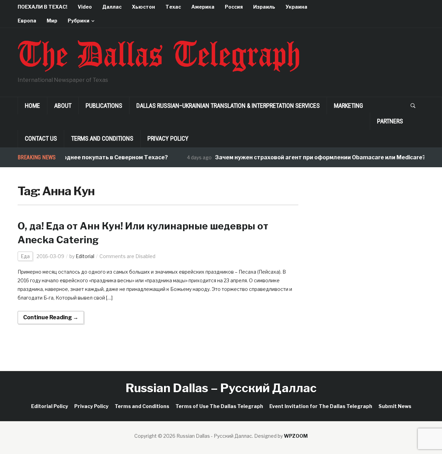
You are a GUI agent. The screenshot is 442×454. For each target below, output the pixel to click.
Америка (202, 7)
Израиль (264, 7)
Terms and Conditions (102, 138)
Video (85, 7)
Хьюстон (143, 7)
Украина (296, 7)
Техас (173, 7)
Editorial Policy (49, 406)
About (62, 105)
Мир (52, 20)
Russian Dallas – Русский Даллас (221, 388)
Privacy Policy (168, 138)
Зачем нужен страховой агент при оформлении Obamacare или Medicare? (315, 157)
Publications (104, 105)
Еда (25, 256)
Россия (234, 7)
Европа (27, 20)
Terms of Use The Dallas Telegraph (219, 406)
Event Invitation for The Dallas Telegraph (320, 406)
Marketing (348, 105)
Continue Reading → (50, 317)
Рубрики (78, 20)
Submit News (394, 406)
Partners (390, 121)
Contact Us (41, 138)
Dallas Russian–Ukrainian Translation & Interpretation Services (228, 105)
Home (32, 105)
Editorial (85, 256)
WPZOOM (296, 436)
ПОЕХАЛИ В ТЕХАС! (42, 7)
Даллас (112, 7)
